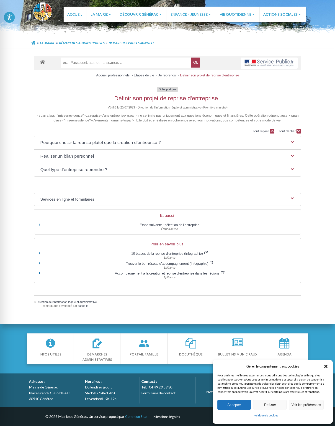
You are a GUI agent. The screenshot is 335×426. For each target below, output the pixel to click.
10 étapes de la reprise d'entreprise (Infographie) (167, 253)
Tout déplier (287, 131)
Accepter (234, 405)
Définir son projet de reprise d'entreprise (209, 75)
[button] (326, 366)
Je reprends (167, 75)
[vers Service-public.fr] (269, 63)
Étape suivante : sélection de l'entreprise (169, 225)
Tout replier (261, 131)
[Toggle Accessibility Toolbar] (9, 17)
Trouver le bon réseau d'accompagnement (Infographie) (167, 263)
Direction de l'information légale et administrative (67, 302)
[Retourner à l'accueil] (33, 42)
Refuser (270, 405)
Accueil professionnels (113, 75)
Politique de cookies (266, 415)
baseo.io (83, 306)
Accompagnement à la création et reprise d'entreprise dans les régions (167, 273)
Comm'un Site (136, 416)
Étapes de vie (144, 75)
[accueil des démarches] (42, 62)
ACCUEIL (74, 14)
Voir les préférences (306, 405)
